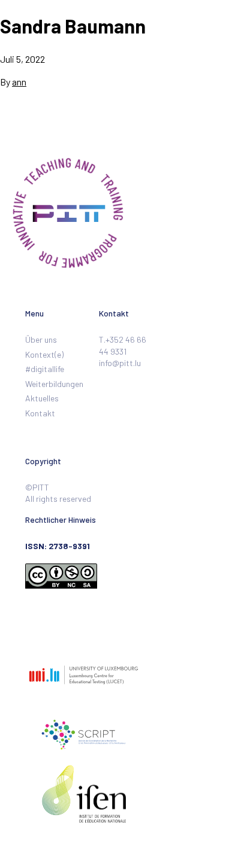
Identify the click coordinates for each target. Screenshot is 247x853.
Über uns (41, 339)
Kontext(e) (44, 354)
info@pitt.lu (120, 363)
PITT (50, 42)
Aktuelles (42, 398)
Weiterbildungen (54, 384)
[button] (229, 42)
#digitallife (44, 369)
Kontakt (40, 413)
